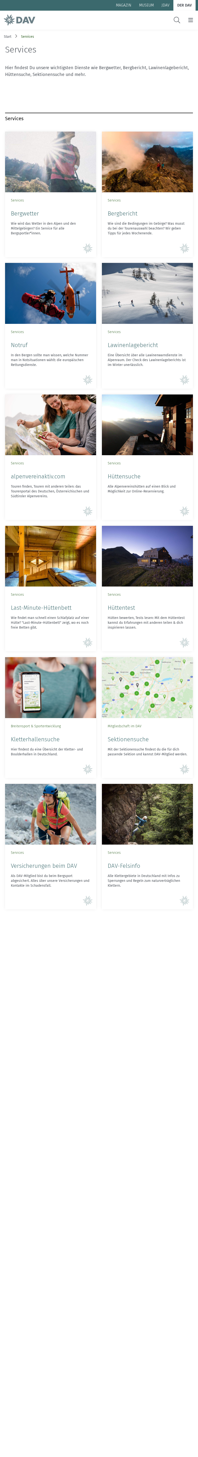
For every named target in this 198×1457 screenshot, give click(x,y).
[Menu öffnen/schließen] (190, 20)
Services (27, 37)
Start (7, 37)
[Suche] (177, 20)
